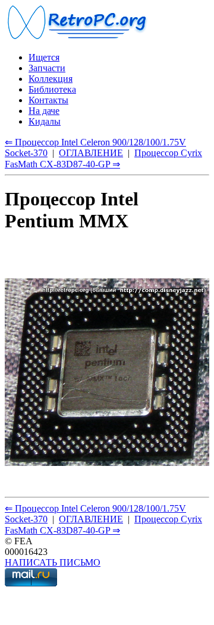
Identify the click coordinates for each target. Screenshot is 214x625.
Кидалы (45, 121)
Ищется (44, 57)
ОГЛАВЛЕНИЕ (91, 153)
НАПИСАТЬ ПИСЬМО (52, 562)
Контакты (48, 100)
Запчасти (47, 68)
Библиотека (52, 89)
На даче (44, 111)
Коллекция (51, 79)
